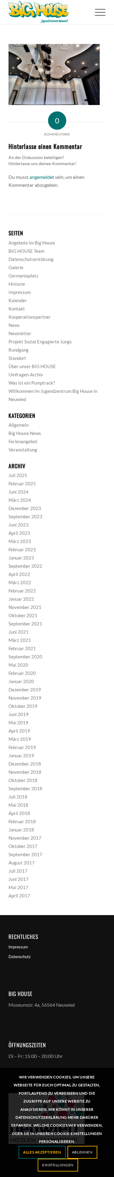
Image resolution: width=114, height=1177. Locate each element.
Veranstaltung (23, 449)
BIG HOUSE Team (26, 251)
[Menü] (97, 12)
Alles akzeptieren (42, 1152)
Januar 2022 (21, 599)
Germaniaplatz (23, 275)
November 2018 (25, 772)
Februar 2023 (22, 549)
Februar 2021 (22, 648)
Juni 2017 (19, 879)
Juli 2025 (18, 475)
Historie (17, 284)
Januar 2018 (21, 829)
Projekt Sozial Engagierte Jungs (40, 341)
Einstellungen (58, 1165)
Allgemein (19, 425)
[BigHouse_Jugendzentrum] (47, 12)
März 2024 (20, 500)
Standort (17, 358)
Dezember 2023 (25, 508)
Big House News (25, 433)
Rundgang (19, 350)
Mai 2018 (18, 805)
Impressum (20, 292)
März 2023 (20, 541)
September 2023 (25, 516)
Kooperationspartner (30, 317)
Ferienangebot (23, 441)
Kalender (18, 300)
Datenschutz (20, 956)
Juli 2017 (18, 871)
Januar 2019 (21, 755)
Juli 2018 (18, 796)
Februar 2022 (22, 590)
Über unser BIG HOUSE (32, 366)
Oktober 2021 (23, 615)
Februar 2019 (22, 747)
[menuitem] (97, 12)
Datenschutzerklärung (31, 259)
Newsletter (20, 333)
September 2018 (25, 788)
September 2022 (25, 566)
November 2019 (25, 698)
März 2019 (20, 739)
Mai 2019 (18, 722)
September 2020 (25, 656)
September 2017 (25, 854)
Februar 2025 (22, 483)
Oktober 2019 (23, 706)
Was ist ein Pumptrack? (32, 383)
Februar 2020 (22, 673)
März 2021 (20, 640)
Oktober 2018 (23, 780)
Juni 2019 (19, 714)
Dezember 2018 (25, 763)
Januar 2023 (21, 557)
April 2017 (19, 895)
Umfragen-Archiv (26, 374)
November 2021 (25, 607)
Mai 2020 (18, 665)
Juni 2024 (19, 491)
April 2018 (19, 813)
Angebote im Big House (32, 242)
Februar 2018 (22, 821)
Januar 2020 (21, 681)
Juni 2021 (19, 632)
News (14, 325)
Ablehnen (82, 1152)
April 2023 (19, 533)
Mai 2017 (18, 887)
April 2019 (19, 730)
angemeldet (41, 177)
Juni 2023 (19, 524)
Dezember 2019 (25, 689)
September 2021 (25, 623)
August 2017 (22, 862)
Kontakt (17, 308)
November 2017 (25, 838)
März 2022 (20, 582)
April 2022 (19, 574)
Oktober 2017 (23, 846)
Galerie (16, 267)
